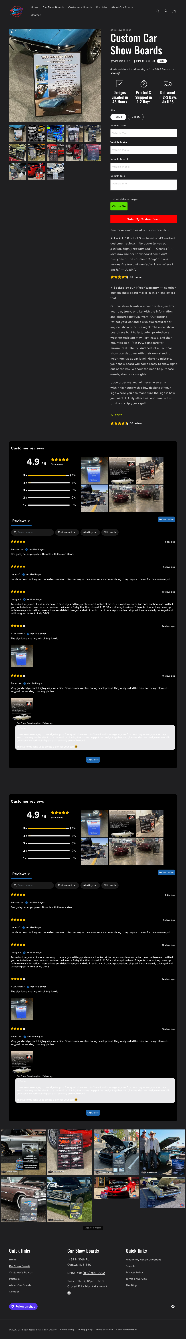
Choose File (119, 206)
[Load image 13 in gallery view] (55, 171)
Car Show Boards (19, 1266)
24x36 (136, 116)
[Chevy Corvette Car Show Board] (23, 1152)
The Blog (131, 1285)
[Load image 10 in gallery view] (93, 152)
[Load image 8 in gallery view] (55, 152)
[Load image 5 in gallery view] (93, 133)
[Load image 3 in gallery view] (55, 133)
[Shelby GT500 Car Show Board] (116, 1152)
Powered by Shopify (46, 1330)
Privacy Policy (134, 1272)
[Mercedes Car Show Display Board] (116, 1188)
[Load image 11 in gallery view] (17, 171)
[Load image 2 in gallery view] (36, 133)
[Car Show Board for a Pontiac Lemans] (162, 1152)
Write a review (166, 519)
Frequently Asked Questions (143, 1259)
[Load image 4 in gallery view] (74, 133)
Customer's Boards (21, 1272)
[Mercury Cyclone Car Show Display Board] (162, 1192)
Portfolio (14, 1278)
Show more (93, 759)
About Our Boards (20, 1285)
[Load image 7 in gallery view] (36, 152)
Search (130, 1266)
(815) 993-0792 (94, 1273)
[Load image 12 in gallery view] (36, 171)
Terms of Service (136, 1278)
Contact (14, 1291)
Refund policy (67, 1329)
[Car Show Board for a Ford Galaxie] (23, 1199)
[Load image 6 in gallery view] (17, 152)
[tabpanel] (93, 647)
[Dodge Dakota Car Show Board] (69, 1152)
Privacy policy (85, 1329)
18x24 (118, 116)
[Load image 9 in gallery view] (74, 152)
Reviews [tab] (21, 521)
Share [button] (118, 414)
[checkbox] (110, 532)
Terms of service (104, 1329)
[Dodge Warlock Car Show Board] (69, 1199)
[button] (158, 11)
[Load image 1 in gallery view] (17, 133)
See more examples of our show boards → (140, 230)
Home (13, 1259)
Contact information (126, 1329)
